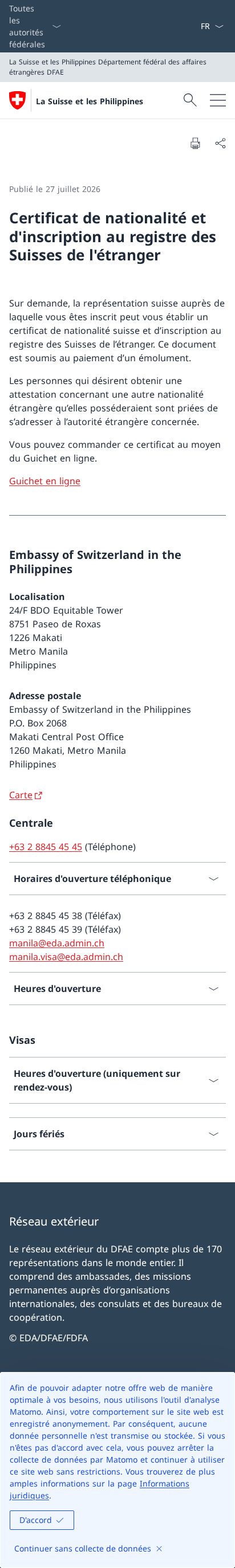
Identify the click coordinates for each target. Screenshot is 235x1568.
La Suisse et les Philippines (89, 101)
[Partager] (220, 143)
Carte (21, 795)
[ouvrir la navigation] (218, 100)
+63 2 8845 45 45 (45, 846)
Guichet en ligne (44, 481)
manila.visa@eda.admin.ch (66, 956)
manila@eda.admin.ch (56, 943)
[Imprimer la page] (195, 143)
